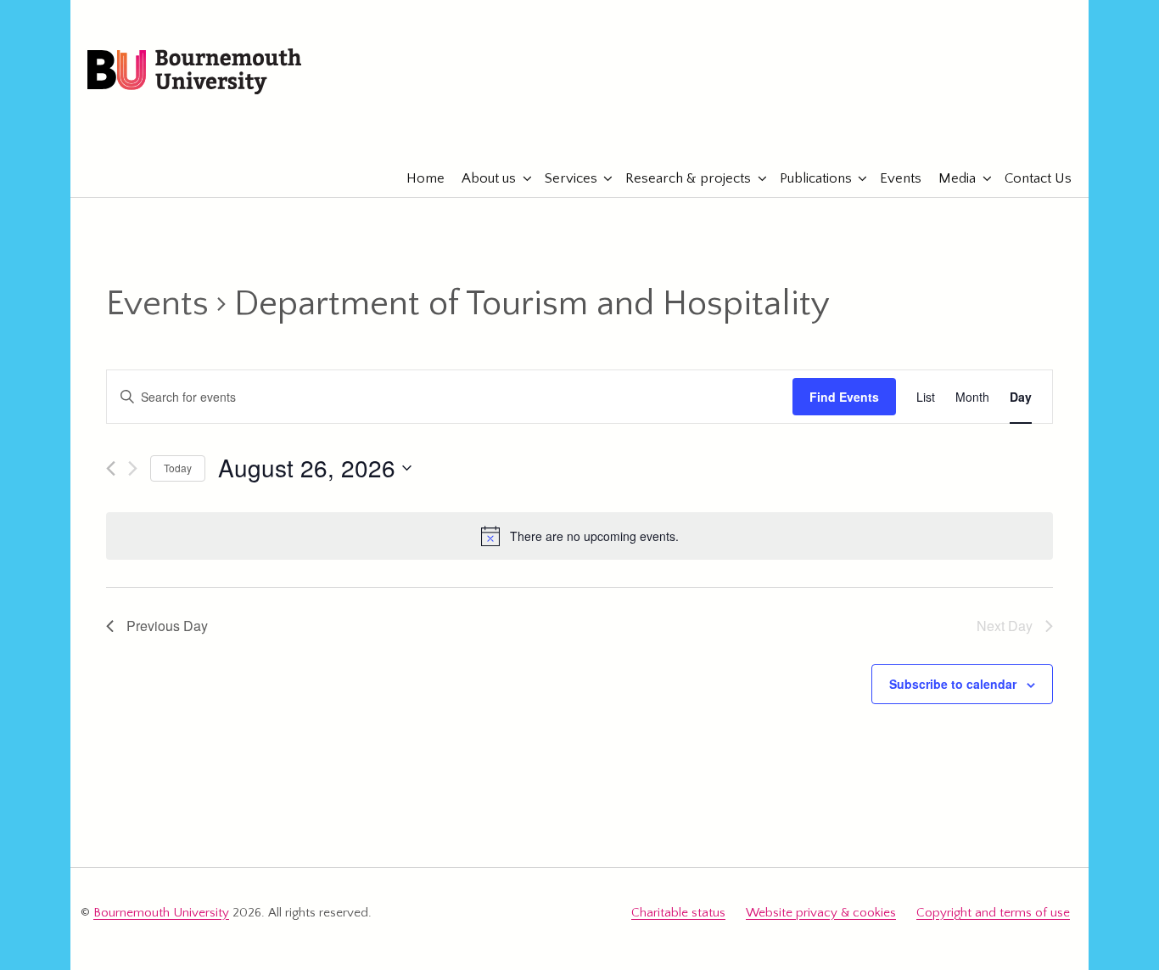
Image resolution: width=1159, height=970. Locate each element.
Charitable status (678, 912)
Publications (816, 178)
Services (571, 178)
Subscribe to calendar (952, 683)
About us (489, 178)
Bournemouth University (194, 72)
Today (178, 467)
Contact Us (1038, 178)
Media (957, 178)
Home (425, 178)
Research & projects (688, 178)
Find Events (844, 396)
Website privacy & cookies (821, 912)
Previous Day (167, 625)
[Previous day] (110, 468)
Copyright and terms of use (993, 912)
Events (900, 178)
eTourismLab (960, 126)
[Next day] (132, 468)
